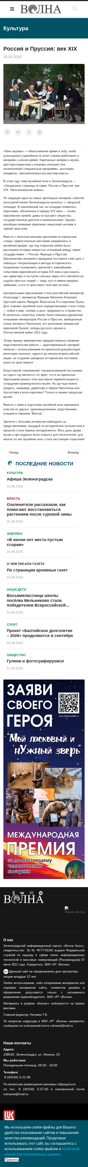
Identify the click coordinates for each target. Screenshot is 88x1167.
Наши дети (16, 589)
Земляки (14, 533)
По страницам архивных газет (37, 570)
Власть (13, 498)
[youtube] (31, 893)
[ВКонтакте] (18, 132)
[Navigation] (12, 9)
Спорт (12, 624)
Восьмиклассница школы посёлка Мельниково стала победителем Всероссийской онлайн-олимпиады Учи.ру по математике (37, 605)
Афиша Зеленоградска (30, 479)
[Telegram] (40, 132)
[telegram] (41, 893)
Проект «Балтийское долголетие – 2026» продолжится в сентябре (40, 633)
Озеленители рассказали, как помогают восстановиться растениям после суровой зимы (39, 509)
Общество (16, 655)
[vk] (22, 893)
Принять (12, 1160)
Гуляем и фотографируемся (35, 661)
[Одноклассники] (29, 132)
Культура (15, 473)
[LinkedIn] (7, 132)
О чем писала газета (25, 564)
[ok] (13, 893)
